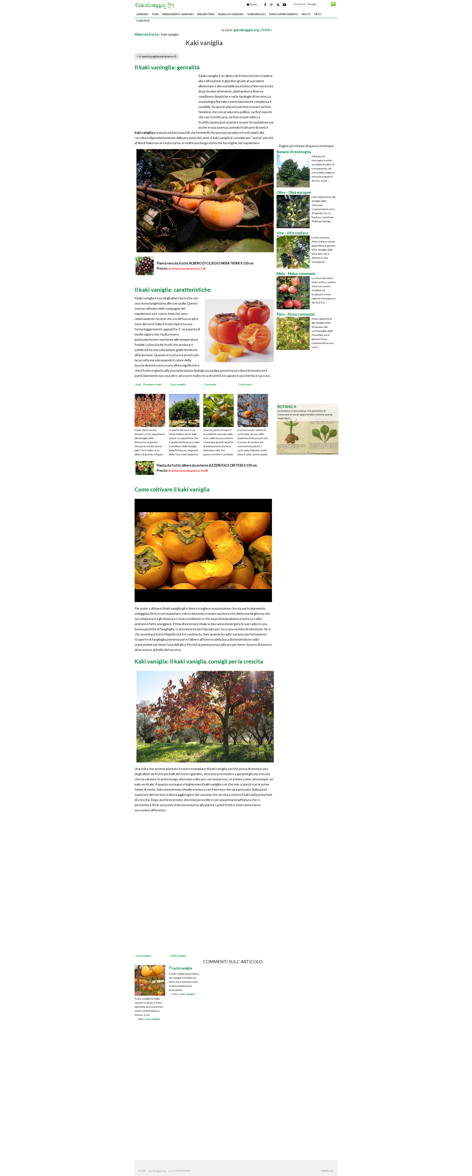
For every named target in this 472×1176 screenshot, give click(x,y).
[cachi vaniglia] (180, 968)
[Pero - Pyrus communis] (294, 333)
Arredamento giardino (178, 14)
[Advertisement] (178, 29)
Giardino (142, 14)
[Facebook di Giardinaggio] (265, 4)
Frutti (306, 14)
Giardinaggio (256, 14)
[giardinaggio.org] (156, 5)
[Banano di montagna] (294, 171)
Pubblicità (327, 1170)
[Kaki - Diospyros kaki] (151, 410)
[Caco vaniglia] (185, 410)
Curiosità (143, 20)
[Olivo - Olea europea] (294, 211)
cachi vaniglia (187, 994)
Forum (253, 4)
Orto (317, 14)
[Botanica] (308, 429)
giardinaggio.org (246, 30)
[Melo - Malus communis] (294, 292)
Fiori (155, 14)
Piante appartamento (283, 14)
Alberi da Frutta (146, 34)
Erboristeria (206, 14)
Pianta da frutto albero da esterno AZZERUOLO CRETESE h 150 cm (207, 465)
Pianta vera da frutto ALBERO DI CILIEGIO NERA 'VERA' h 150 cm (205, 263)
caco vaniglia (152, 1018)
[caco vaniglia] (150, 980)
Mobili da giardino (231, 14)
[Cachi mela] (254, 410)
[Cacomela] (219, 410)
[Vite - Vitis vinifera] (294, 252)
